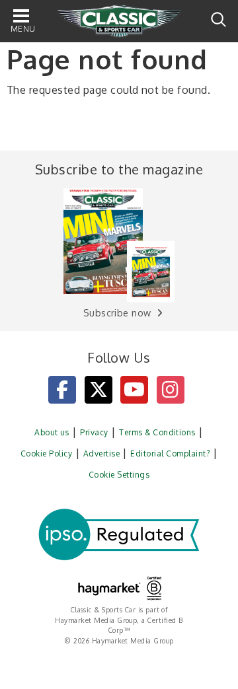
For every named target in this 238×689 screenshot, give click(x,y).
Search (218, 19)
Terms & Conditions (157, 432)
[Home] (119, 22)
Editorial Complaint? (170, 453)
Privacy (94, 432)
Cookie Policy (46, 453)
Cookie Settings (119, 475)
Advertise (101, 453)
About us (51, 432)
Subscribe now (117, 312)
